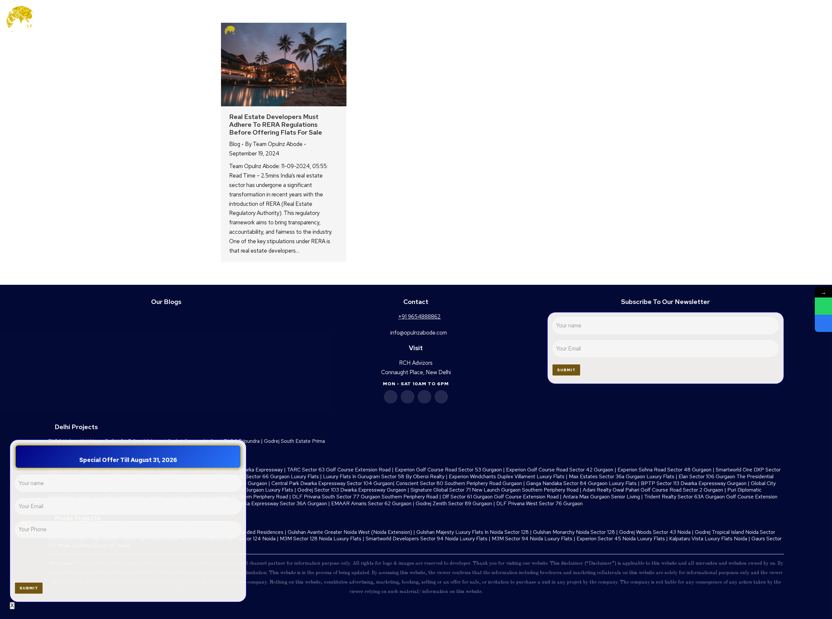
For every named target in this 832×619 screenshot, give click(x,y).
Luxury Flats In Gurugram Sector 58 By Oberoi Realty (384, 476)
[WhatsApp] (823, 306)
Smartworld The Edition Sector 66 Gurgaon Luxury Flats (255, 476)
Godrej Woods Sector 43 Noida (655, 532)
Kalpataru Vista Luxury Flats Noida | (710, 538)
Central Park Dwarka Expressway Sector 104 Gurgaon (332, 483)
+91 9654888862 (785, 20)
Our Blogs (166, 301)
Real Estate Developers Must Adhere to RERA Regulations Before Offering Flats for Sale (275, 124)
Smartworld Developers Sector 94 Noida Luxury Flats (427, 538)
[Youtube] (424, 397)
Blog (234, 144)
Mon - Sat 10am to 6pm (416, 384)
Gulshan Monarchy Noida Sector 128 (574, 532)
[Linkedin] (407, 397)
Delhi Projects (76, 427)
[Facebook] (390, 397)
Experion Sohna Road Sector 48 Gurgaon (664, 469)
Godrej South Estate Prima (294, 441)
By (274, 144)
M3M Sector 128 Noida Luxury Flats (320, 538)
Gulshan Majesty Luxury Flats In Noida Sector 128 (472, 532)
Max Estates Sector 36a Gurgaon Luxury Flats (621, 476)
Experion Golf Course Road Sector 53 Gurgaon (448, 469)
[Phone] (823, 323)
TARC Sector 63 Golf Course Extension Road (339, 469)
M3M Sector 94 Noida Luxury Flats (532, 538)
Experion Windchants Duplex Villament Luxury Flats (507, 476)
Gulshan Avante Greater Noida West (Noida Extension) (350, 532)
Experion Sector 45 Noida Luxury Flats (621, 538)
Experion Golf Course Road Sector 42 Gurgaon (559, 469)
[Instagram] (441, 397)
